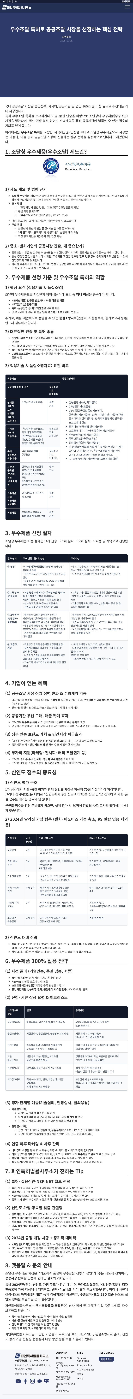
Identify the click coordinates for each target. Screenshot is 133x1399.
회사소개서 (106, 1359)
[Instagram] (32, 1381)
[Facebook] (25, 1381)
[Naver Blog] (46, 1381)
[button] (127, 7)
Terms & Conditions (83, 1359)
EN (10, 1)
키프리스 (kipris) (85, 1369)
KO (4, 1)
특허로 (80, 1374)
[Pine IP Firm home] (16, 9)
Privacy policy (84, 1365)
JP (15, 1)
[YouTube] (18, 1381)
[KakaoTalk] (39, 1381)
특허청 (80, 1378)
